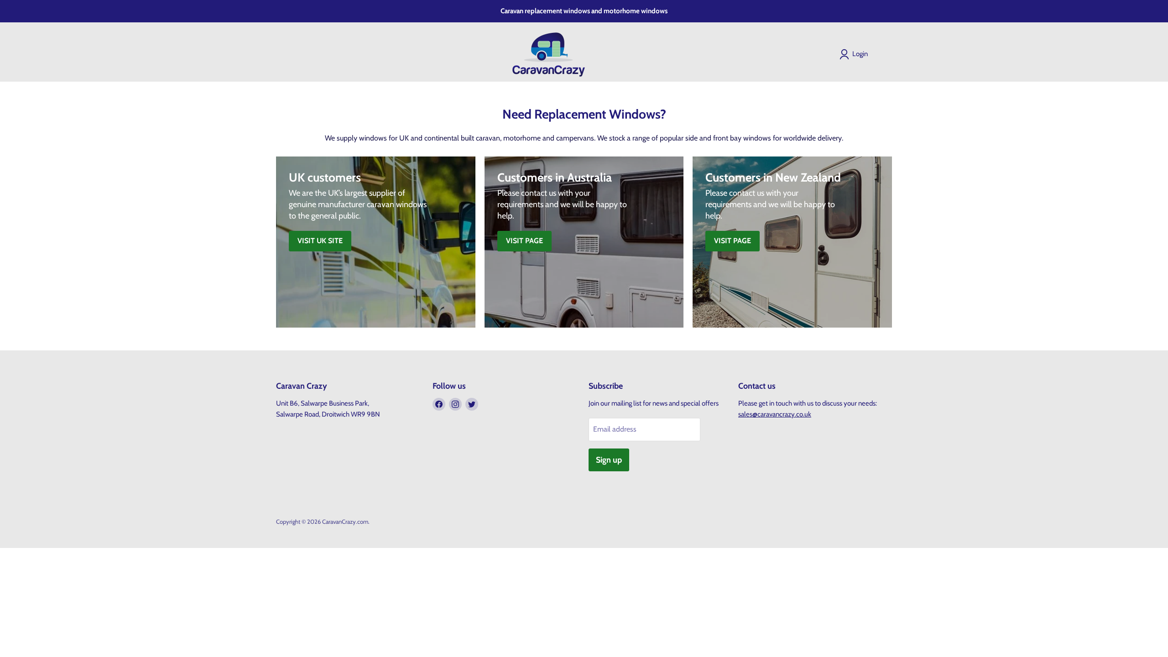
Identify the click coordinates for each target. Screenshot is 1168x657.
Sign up (609, 460)
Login (860, 54)
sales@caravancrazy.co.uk (774, 414)
